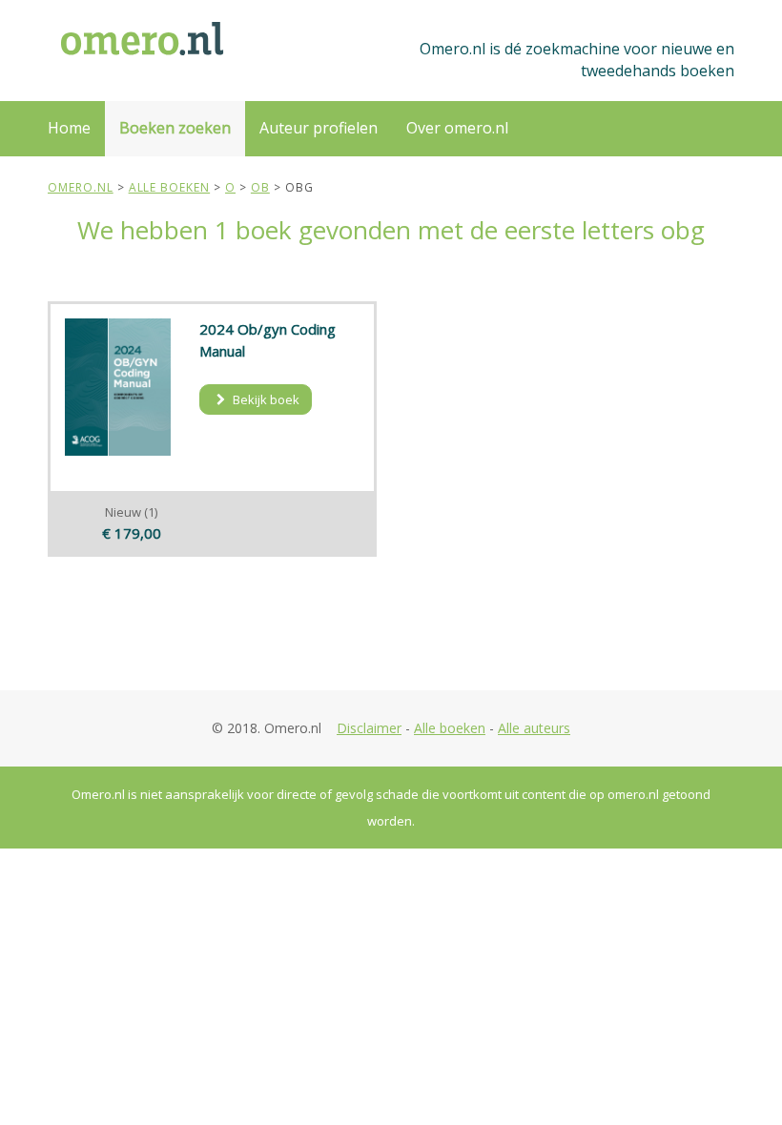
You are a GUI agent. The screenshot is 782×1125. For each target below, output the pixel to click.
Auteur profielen (318, 127)
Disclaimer (369, 728)
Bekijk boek (264, 399)
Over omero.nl (457, 127)
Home (69, 127)
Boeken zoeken (175, 127)
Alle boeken (449, 728)
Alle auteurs (534, 728)
